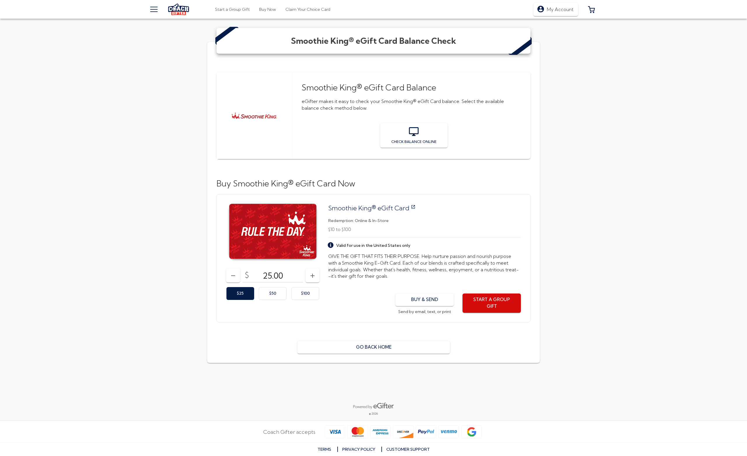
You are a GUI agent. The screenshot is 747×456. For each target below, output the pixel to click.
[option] (240, 293)
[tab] (267, 9)
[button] (591, 9)
